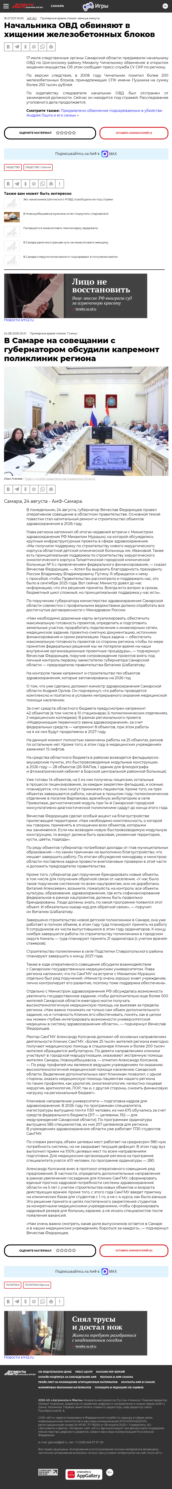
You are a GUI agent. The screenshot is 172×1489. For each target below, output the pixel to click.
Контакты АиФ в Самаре (138, 1382)
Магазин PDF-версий (110, 1371)
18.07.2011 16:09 (14, 18)
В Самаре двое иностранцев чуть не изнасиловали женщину (65, 242)
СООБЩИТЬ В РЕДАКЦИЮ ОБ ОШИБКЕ (119, 1387)
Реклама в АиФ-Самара (116, 1377)
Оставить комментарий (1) (134, 133)
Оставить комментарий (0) (134, 1250)
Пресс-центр (83, 1371)
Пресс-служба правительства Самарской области (60, 478)
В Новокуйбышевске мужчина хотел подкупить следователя (65, 213)
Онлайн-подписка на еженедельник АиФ (67, 1377)
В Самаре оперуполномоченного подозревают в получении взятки (70, 256)
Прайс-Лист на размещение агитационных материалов (78, 1382)
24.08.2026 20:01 (15, 333)
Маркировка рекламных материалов (64, 1387)
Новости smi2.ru (19, 320)
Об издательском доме (55, 1371)
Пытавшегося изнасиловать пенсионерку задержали (60, 228)
